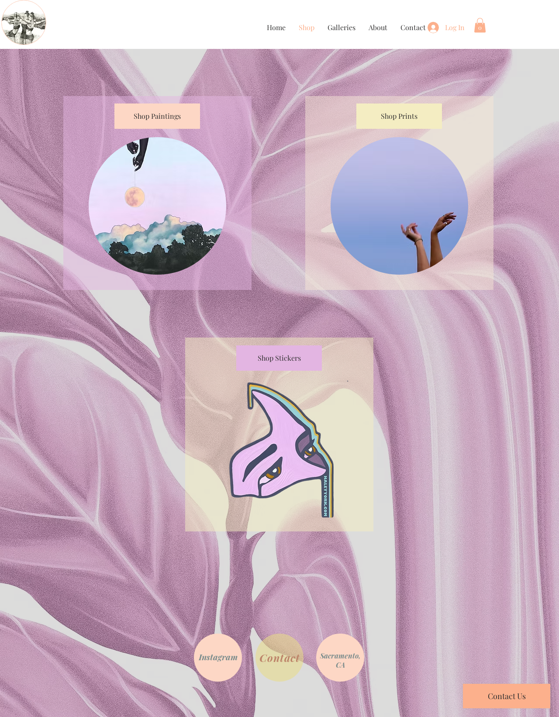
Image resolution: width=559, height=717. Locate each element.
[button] (480, 25)
